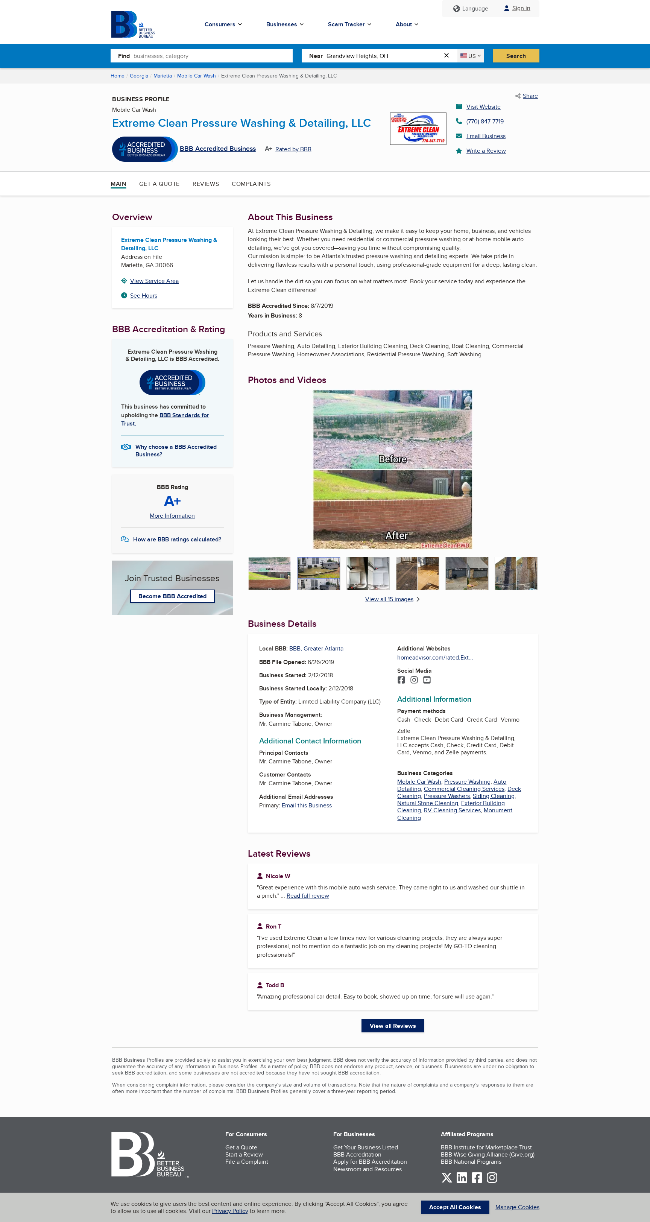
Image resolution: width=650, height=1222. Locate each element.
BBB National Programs (471, 1161)
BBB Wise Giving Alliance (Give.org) (488, 1154)
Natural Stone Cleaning (427, 803)
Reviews (206, 183)
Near (316, 56)
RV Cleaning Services (452, 810)
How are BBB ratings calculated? (177, 539)
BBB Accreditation (357, 1154)
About (404, 24)
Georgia (139, 75)
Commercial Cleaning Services (464, 788)
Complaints (251, 183)
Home (118, 75)
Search (516, 56)
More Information (172, 516)
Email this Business (307, 805)
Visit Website (483, 106)
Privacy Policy (230, 1211)
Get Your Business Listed (365, 1147)
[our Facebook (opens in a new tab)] (477, 1181)
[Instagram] (414, 680)
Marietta (162, 75)
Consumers (220, 24)
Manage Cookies (517, 1207)
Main (118, 183)
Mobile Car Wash (196, 75)
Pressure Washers (447, 796)
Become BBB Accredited (172, 596)
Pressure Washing (467, 781)
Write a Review (486, 150)
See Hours (143, 295)
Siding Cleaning (494, 796)
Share (530, 96)
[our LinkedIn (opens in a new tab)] (462, 1181)
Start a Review (244, 1154)
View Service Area (154, 280)
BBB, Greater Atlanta (316, 648)
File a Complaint (246, 1161)
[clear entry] (448, 55)
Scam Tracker (346, 24)
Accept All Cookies (455, 1207)
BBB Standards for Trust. (165, 419)
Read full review (308, 895)
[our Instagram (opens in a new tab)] (492, 1181)
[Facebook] (401, 680)
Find (124, 56)
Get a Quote (159, 183)
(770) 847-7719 (485, 121)
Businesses (281, 24)
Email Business (486, 136)
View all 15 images (389, 599)
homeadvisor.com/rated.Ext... (435, 657)
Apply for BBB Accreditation (370, 1161)
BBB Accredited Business (218, 149)
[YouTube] (427, 680)
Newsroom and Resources (367, 1169)
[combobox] (213, 55)
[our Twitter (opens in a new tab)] (447, 1181)
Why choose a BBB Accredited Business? (176, 449)
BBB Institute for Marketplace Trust (486, 1147)
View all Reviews (393, 1025)
